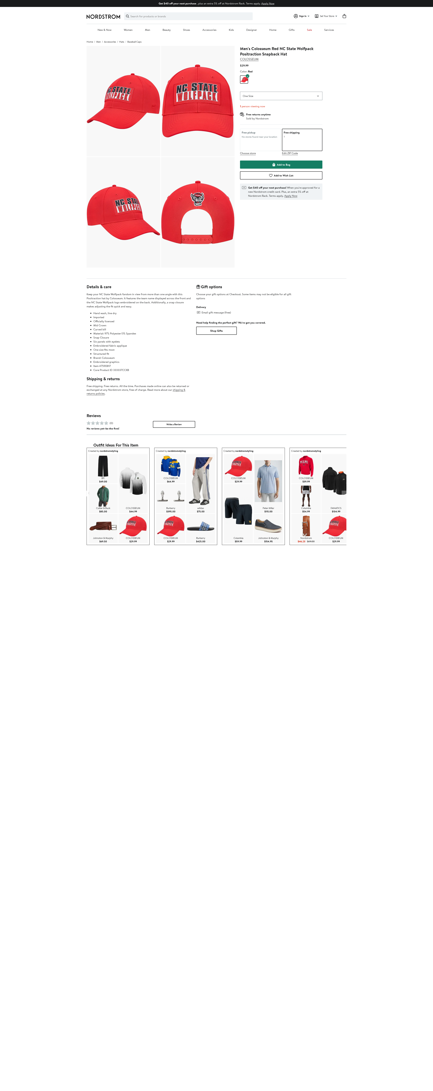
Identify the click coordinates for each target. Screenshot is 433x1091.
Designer (251, 30)
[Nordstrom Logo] (103, 17)
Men (147, 30)
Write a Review (174, 424)
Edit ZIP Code (290, 153)
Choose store (248, 153)
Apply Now (267, 3)
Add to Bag (283, 164)
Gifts (292, 30)
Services (329, 30)
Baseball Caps (134, 41)
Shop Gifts (216, 331)
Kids (231, 30)
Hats (121, 41)
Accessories (209, 30)
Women (128, 30)
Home (272, 30)
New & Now (104, 30)
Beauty (167, 30)
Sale (309, 30)
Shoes (186, 30)
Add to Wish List (283, 175)
